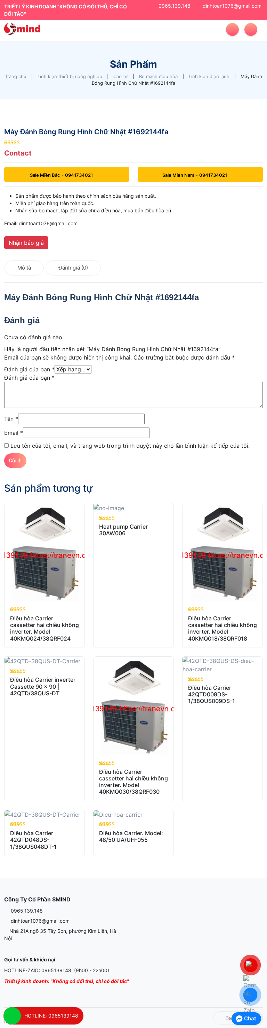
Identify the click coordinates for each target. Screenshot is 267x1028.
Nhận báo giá (26, 242)
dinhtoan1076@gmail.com (232, 6)
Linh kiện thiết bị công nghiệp (70, 76)
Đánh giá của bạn (29, 369)
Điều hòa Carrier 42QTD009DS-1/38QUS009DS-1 (211, 694)
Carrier (120, 76)
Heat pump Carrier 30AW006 (123, 530)
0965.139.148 (175, 6)
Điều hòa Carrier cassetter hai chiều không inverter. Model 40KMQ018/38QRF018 (222, 628)
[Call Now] (12, 1016)
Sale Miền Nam (178, 175)
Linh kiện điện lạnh (209, 76)
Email (13, 432)
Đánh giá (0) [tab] (73, 267)
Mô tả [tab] (24, 267)
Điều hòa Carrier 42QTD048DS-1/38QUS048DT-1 (33, 840)
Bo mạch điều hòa (158, 76)
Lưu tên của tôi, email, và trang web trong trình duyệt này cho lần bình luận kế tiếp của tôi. (130, 445)
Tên (11, 418)
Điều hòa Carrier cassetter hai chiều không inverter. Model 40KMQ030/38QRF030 (133, 781)
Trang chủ (15, 76)
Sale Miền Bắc (45, 175)
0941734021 (79, 175)
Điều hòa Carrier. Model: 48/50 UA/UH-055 (131, 836)
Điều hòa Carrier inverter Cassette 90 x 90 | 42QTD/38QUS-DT (42, 686)
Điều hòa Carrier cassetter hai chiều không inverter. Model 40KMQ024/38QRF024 (44, 628)
